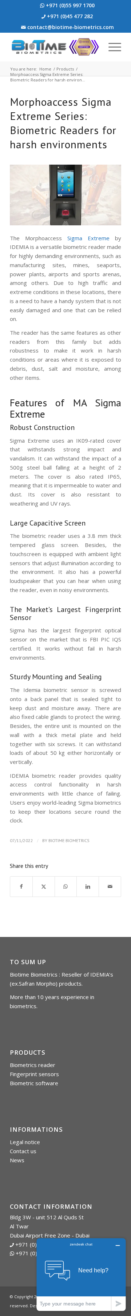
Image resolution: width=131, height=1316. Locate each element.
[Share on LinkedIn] (88, 887)
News (17, 1160)
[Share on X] (44, 887)
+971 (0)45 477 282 (69, 16)
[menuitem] (67, 5)
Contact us (23, 1151)
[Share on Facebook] (21, 887)
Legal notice (25, 1142)
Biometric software (34, 1083)
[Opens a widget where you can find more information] (81, 1274)
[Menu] (111, 46)
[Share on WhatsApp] (66, 887)
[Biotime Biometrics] (54, 46)
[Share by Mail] (110, 887)
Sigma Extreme (88, 238)
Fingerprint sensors (34, 1074)
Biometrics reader (32, 1065)
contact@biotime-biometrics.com (70, 27)
